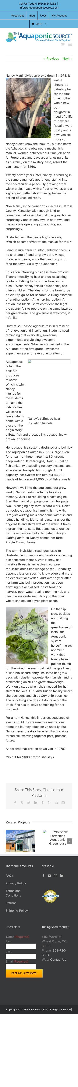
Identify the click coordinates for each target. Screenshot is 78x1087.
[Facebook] (43, 875)
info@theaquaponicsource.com (39, 7)
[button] (8, 841)
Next (66, 58)
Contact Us (58, 959)
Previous (53, 58)
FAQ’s (9, 876)
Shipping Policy (17, 910)
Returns (11, 903)
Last (9, 951)
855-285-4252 (46, 3)
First (9, 941)
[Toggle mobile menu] (70, 44)
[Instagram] (55, 875)
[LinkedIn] (61, 875)
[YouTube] (49, 875)
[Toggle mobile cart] (63, 44)
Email (17, 961)
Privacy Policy (16, 883)
